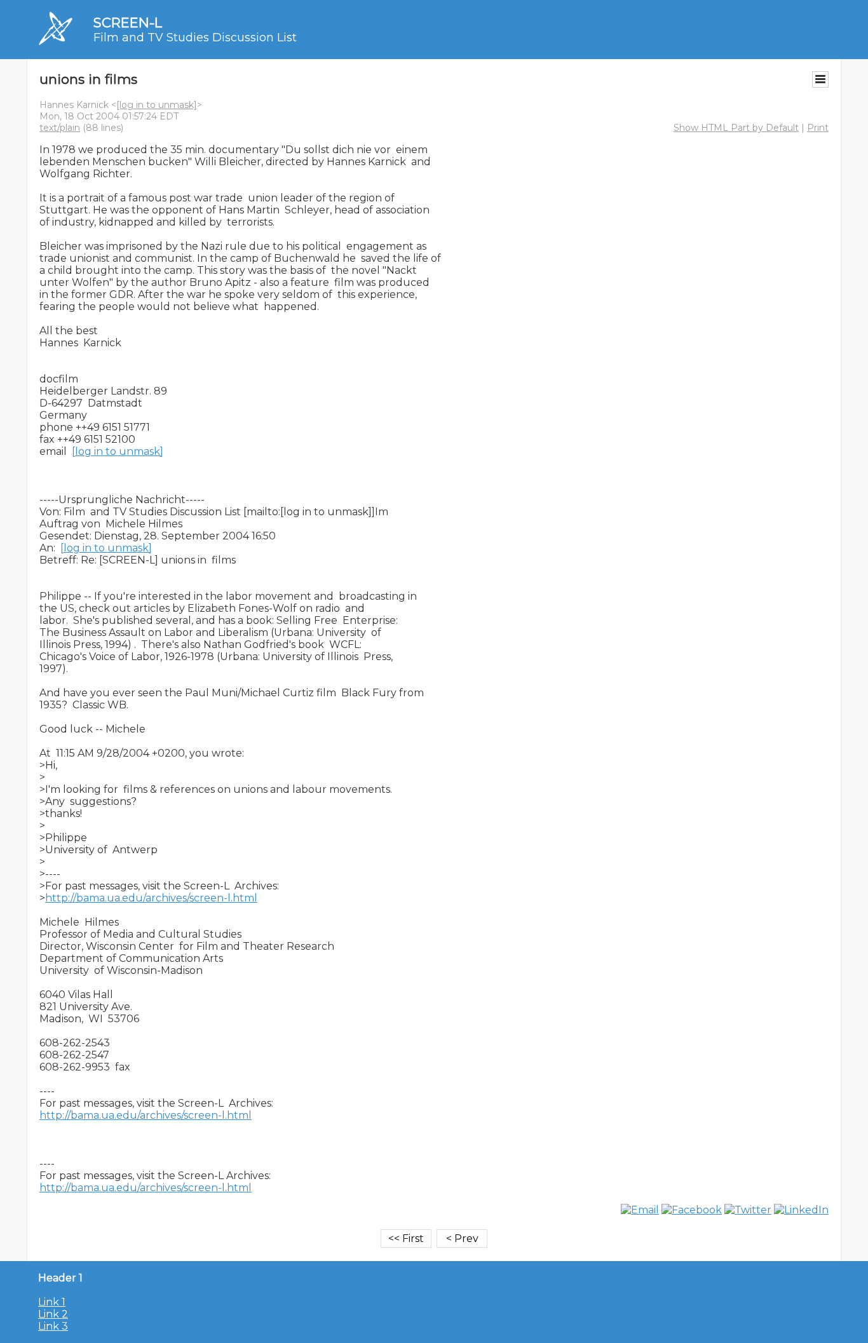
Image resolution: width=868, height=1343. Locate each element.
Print (818, 127)
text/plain (59, 127)
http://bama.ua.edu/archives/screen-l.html (151, 898)
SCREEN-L (127, 22)
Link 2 (53, 1314)
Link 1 (51, 1302)
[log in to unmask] (156, 105)
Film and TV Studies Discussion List (195, 37)
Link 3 (53, 1326)
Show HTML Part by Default (736, 127)
